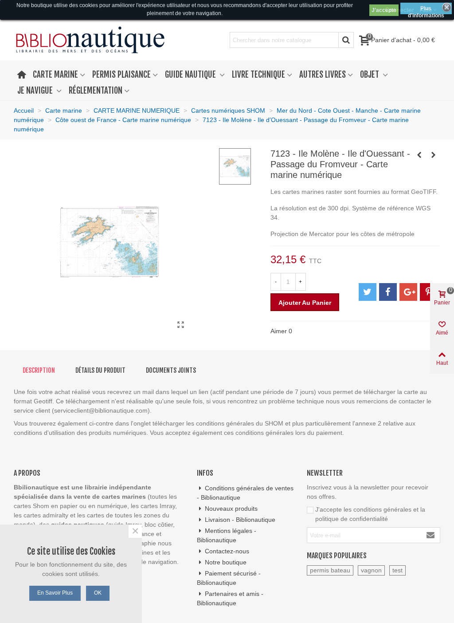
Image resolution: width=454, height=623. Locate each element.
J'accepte (384, 10)
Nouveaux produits (231, 508)
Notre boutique (226, 562)
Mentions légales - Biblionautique (226, 535)
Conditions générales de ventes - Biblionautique (245, 493)
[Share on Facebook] (388, 292)
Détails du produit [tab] (100, 370)
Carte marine (55, 74)
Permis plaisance (121, 74)
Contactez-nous (227, 551)
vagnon (371, 570)
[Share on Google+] (408, 292)
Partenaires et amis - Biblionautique (230, 598)
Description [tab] (39, 370)
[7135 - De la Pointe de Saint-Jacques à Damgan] (433, 155)
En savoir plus (55, 593)
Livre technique (258, 74)
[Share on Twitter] (367, 292)
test (397, 570)
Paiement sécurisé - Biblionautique (229, 578)
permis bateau (330, 570)
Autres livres (322, 74)
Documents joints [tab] (171, 370)
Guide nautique (191, 74)
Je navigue (36, 90)
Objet (370, 74)
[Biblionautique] (90, 40)
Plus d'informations (426, 9)
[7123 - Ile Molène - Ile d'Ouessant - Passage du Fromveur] (180, 324)
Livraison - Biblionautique (240, 519)
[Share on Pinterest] (429, 292)
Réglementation (95, 90)
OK (98, 593)
